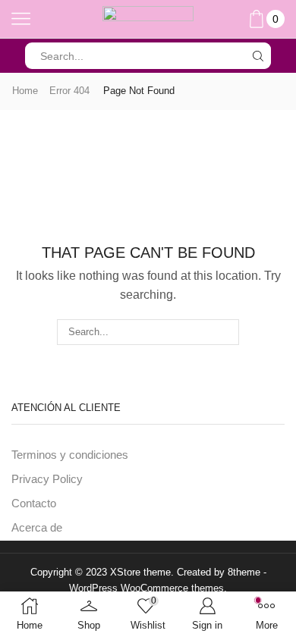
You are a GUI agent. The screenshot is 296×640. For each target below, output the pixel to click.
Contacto (33, 503)
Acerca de (36, 528)
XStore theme (140, 572)
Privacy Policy (47, 479)
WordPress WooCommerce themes (146, 588)
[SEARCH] (226, 332)
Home (25, 90)
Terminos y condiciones (69, 455)
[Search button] (257, 55)
